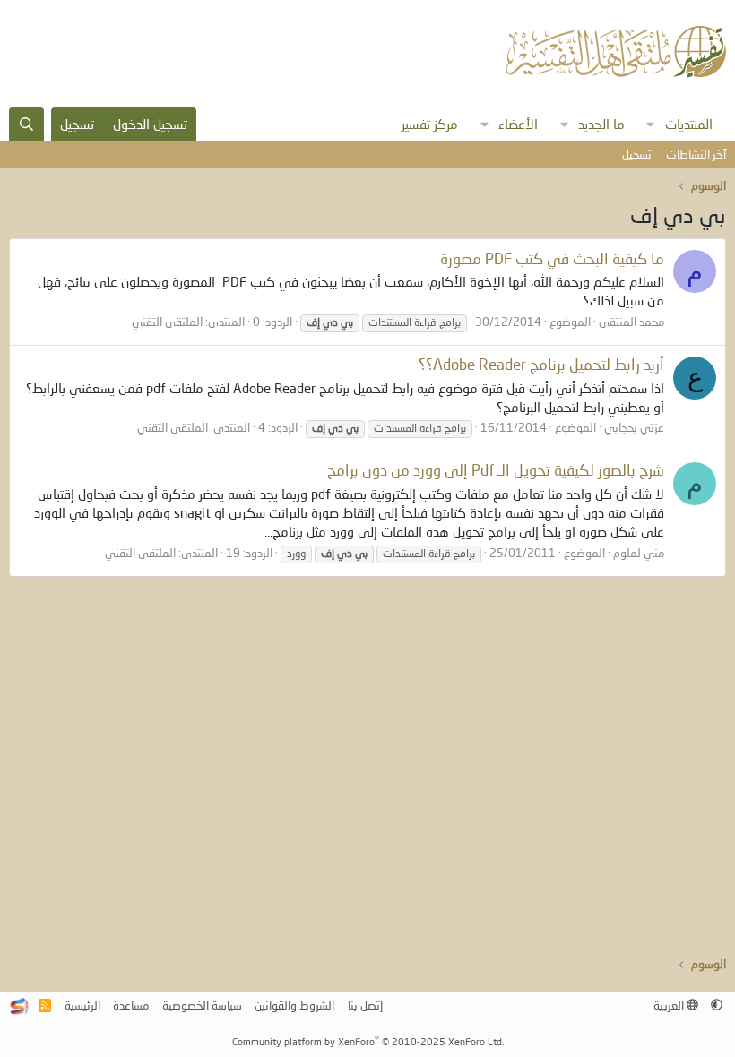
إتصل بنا (365, 1005)
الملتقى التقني (167, 321)
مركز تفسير (430, 124)
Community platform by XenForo (368, 1041)
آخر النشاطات (696, 154)
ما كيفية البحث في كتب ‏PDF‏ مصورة (552, 258)
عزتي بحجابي (634, 427)
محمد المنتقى (631, 321)
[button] (650, 124)
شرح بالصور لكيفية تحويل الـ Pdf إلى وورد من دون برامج (495, 469)
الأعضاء (518, 124)
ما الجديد (601, 124)
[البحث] (26, 124)
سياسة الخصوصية (202, 1005)
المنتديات (689, 124)
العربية (670, 1005)
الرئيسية (82, 1005)
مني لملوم (638, 553)
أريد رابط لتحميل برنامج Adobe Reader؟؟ (541, 364)
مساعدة (131, 1005)
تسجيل (637, 154)
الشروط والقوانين (294, 1005)
